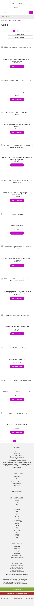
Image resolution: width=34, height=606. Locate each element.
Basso (17, 523)
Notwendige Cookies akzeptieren (17, 593)
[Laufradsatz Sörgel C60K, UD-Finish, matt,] (17, 315)
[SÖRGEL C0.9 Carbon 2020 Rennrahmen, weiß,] (17, 381)
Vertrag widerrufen (17, 491)
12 (20, 37)
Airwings (17, 507)
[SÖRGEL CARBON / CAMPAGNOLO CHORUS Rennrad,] (17, 114)
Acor (17, 506)
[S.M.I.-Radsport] (17, 3)
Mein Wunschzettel (17, 455)
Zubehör (17, 552)
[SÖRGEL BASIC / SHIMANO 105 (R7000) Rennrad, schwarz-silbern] (17, 182)
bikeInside (17, 530)
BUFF (17, 536)
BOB (17, 532)
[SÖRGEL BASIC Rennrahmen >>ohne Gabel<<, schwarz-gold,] (17, 247)
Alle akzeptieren (17, 589)
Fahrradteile (17, 550)
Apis (17, 511)
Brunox (17, 534)
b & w (17, 518)
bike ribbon (17, 529)
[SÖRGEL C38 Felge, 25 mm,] (17, 348)
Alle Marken (17, 500)
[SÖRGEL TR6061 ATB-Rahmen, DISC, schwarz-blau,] (17, 81)
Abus (17, 504)
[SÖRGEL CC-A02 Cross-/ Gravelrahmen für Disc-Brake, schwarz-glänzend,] (17, 280)
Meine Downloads (17, 459)
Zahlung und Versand (17, 481)
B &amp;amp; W (17, 522)
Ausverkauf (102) (17, 555)
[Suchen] (31, 12)
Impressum (17, 476)
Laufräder (17, 548)
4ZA (17, 502)
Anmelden (16, 7)
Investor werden (17, 467)
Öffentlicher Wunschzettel (17, 457)
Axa (17, 514)
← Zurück (4, 31)
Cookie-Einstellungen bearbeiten (17, 460)
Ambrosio (17, 509)
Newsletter (17, 487)
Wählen (20, 34)
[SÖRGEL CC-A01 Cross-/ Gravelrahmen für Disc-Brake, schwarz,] (17, 48)
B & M (17, 516)
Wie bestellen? (17, 485)
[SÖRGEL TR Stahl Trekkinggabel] (17, 413)
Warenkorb (17, 450)
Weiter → (28, 31)
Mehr (17, 537)
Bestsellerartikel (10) (17, 557)
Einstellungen (5, 598)
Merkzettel (17, 453)
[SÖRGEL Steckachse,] (17, 214)
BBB (17, 527)
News (17, 488)
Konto (17, 451)
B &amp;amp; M (17, 520)
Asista (17, 513)
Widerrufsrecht (17, 483)
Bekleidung (17, 553)
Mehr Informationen (17, 66)
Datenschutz (17, 480)
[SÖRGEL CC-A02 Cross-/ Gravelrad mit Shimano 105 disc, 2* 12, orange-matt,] (17, 146)
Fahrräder (17, 546)
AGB (17, 478)
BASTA (17, 525)
